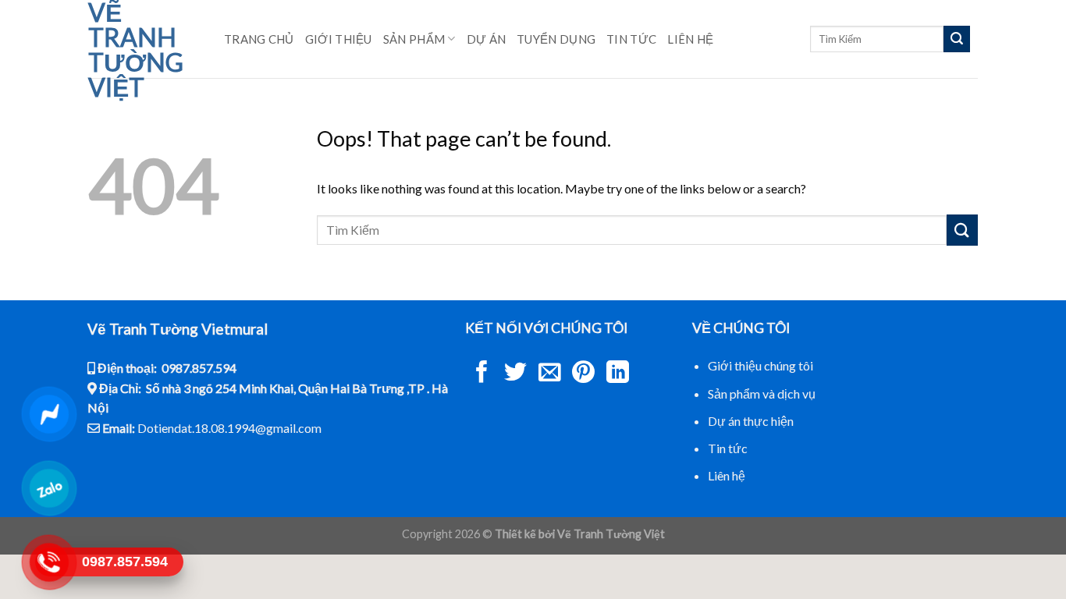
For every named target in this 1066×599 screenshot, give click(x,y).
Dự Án (486, 39)
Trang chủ (259, 39)
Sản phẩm (414, 39)
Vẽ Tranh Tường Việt (135, 50)
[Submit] (956, 39)
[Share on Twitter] (515, 373)
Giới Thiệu (338, 39)
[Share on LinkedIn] (617, 373)
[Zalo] (48, 487)
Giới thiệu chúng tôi (760, 365)
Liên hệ (690, 39)
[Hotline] (48, 562)
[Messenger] (48, 413)
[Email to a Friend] (549, 373)
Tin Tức (631, 39)
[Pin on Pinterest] (583, 373)
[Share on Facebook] (482, 373)
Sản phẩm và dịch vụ (761, 393)
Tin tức (728, 448)
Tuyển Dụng (556, 39)
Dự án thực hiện (751, 420)
